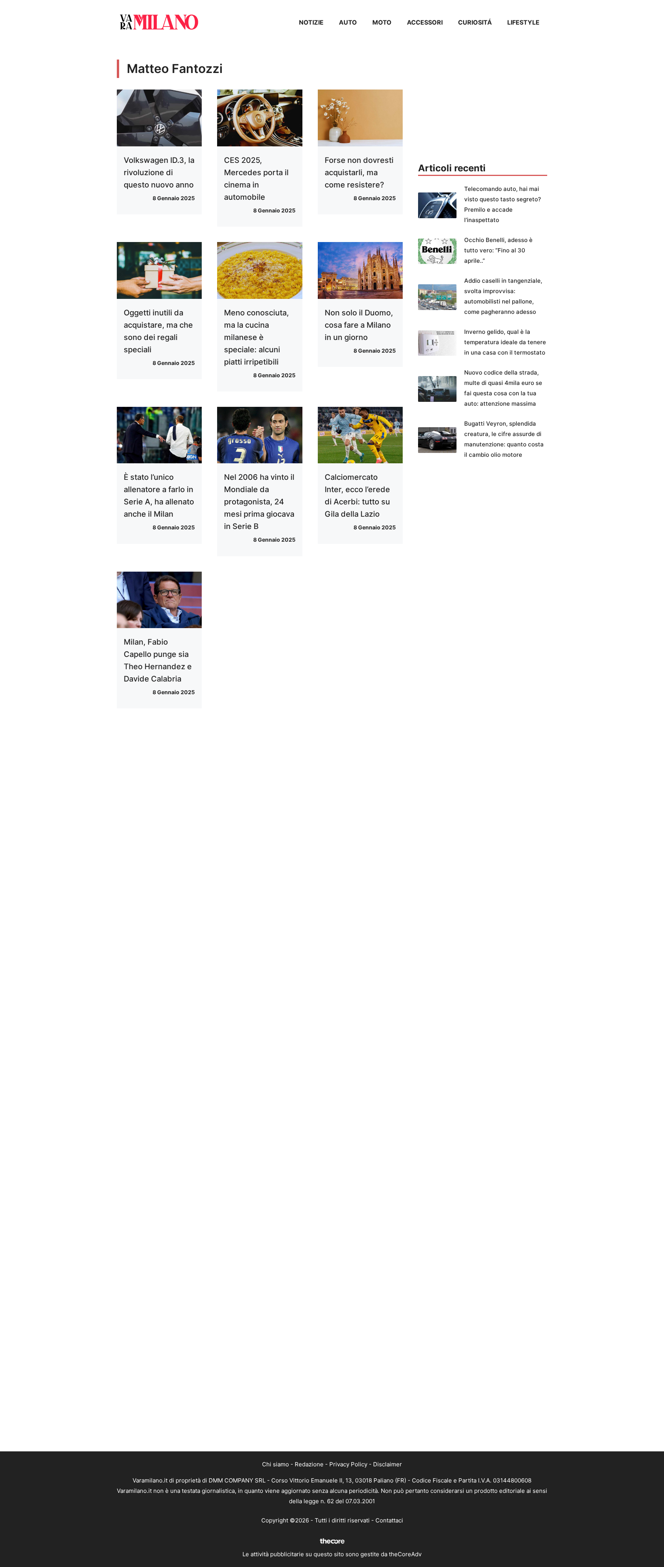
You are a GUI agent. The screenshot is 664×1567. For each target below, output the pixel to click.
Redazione (309, 1464)
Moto (382, 22)
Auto (348, 22)
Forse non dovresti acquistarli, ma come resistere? (359, 172)
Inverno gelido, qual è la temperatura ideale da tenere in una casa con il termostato (505, 342)
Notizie (311, 22)
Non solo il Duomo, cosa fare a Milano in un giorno (359, 325)
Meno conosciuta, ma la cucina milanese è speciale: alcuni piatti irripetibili (256, 337)
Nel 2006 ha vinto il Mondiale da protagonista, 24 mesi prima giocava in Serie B (259, 502)
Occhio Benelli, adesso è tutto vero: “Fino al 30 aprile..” (498, 250)
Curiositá (475, 22)
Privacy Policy (348, 1464)
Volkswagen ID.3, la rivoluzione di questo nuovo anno (159, 172)
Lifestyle (523, 22)
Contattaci (389, 1520)
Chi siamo (275, 1464)
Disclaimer (387, 1464)
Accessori (425, 22)
